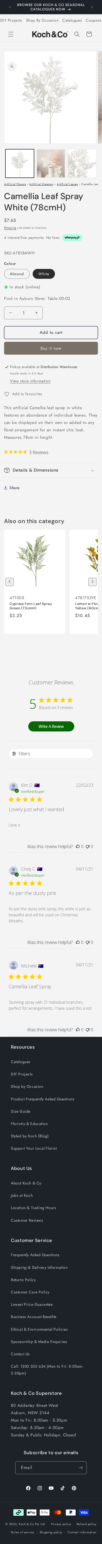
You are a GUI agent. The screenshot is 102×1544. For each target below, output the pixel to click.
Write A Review (51, 726)
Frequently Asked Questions (35, 1255)
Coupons (93, 20)
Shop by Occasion (27, 1086)
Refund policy (87, 1524)
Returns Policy (23, 1279)
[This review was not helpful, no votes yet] (87, 846)
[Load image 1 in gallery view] (19, 163)
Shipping (10, 228)
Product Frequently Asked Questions (42, 1099)
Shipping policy (51, 1532)
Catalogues (72, 20)
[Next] (92, 582)
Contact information (82, 1532)
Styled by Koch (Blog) (30, 1136)
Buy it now (51, 348)
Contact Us (20, 1354)
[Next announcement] (92, 7)
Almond (17, 274)
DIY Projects (11, 20)
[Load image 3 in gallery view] (82, 163)
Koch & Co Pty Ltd (32, 1524)
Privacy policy (61, 1524)
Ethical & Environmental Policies (39, 1329)
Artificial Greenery (41, 184)
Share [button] (15, 487)
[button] (11, 34)
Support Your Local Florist (34, 1148)
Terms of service (22, 1532)
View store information (30, 381)
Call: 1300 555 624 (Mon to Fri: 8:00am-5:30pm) (47, 1370)
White (43, 274)
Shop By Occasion (42, 20)
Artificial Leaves (67, 184)
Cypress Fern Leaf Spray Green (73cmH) (31, 606)
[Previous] (9, 582)
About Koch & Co (26, 1183)
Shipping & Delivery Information (39, 1267)
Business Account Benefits (34, 1316)
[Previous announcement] (10, 7)
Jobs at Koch (22, 1195)
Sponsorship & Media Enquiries (39, 1341)
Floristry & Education (29, 1123)
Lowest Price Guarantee (31, 1304)
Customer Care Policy (30, 1292)
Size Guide (20, 1111)
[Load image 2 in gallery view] (51, 163)
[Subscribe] (80, 1467)
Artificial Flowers (15, 184)
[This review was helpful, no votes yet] (78, 846)
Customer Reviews (27, 1220)
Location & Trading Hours (33, 1207)
